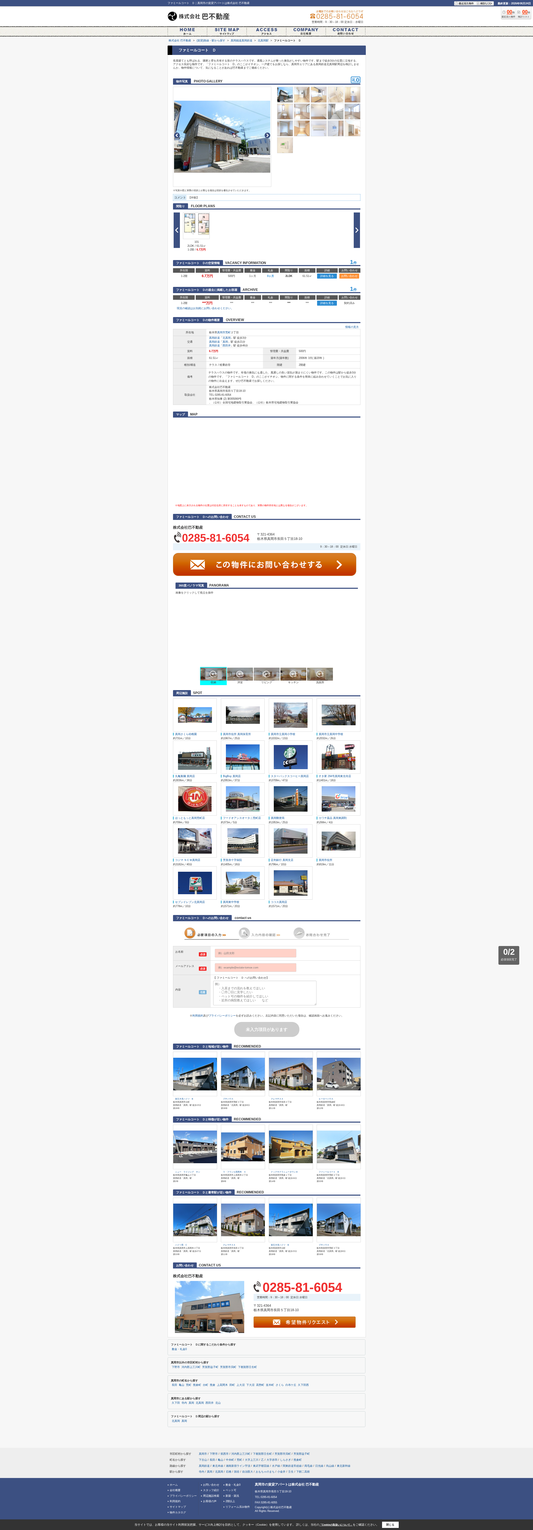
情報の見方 (352, 327)
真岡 (225, 341)
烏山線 (330, 1465)
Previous (177, 135)
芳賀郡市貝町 (228, 1367)
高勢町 (260, 1385)
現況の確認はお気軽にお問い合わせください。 (205, 308)
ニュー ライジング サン (187, 1172)
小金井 (281, 1471)
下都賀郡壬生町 (247, 1367)
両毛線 (308, 1465)
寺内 (184, 1402)
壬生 (291, 1471)
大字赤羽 (271, 1459)
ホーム (174, 1484)
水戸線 (276, 1465)
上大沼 (241, 1385)
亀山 (181, 1385)
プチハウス (228, 1099)
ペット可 (230, 1490)
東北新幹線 (343, 1465)
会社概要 (175, 1490)
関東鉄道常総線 (292, 1465)
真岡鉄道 (214, 337)
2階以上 (230, 1501)
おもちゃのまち (265, 1471)
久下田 (176, 1402)
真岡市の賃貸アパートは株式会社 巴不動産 (287, 1484)
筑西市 (224, 1453)
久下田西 (303, 1385)
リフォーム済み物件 (237, 1506)
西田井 (227, 345)
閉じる (390, 1524)
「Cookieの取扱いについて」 (336, 1524)
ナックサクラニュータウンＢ (284, 1172)
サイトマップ (178, 1506)
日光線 (319, 1465)
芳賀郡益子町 (210, 1367)
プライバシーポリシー (222, 1015)
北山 (218, 1402)
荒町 (228, 332)
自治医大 (247, 1471)
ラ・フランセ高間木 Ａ (234, 1172)
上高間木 (222, 1385)
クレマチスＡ (277, 1099)
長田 (174, 1385)
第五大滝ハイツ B (184, 1099)
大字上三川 (251, 1459)
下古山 (203, 1459)
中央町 (230, 1459)
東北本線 (217, 1465)
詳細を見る (327, 276)
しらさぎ (285, 1459)
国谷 (236, 1471)
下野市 (176, 1367)
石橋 (228, 1471)
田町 (232, 1385)
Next (267, 135)
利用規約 (197, 1015)
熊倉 (212, 1385)
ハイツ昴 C (181, 1245)
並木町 (270, 1385)
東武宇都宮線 (261, 1465)
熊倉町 (197, 1385)
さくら (280, 1385)
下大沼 (250, 1385)
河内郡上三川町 (191, 1367)
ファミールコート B (329, 1172)
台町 (205, 1385)
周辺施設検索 (211, 1495)
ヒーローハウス (326, 1099)
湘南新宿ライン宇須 (238, 1465)
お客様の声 (210, 1501)
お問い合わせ (349, 276)
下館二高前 (303, 1471)
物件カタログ (178, 1512)
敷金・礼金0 (179, 1349)
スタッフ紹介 (211, 1490)
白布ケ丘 (290, 1385)
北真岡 (227, 337)
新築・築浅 (232, 1495)
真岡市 (221, 332)
